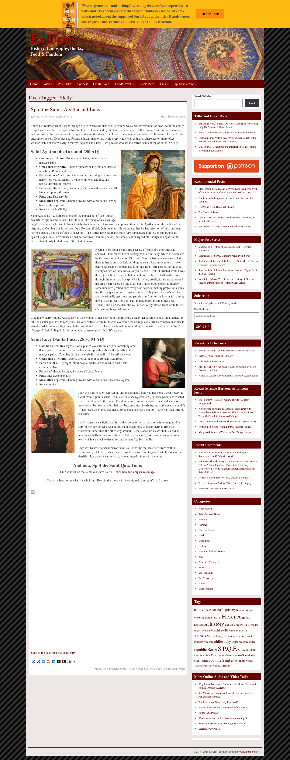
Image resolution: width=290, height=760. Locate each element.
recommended (247, 642)
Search (252, 103)
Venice (181, 668)
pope (235, 641)
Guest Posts (204, 540)
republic (200, 649)
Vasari (249, 660)
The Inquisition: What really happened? (218, 702)
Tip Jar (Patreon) (184, 84)
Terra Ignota (238, 660)
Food (201, 535)
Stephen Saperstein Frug (210, 452)
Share (71, 661)
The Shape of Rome (208, 212)
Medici (200, 635)
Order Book (210, 14)
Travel (201, 583)
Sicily (159, 668)
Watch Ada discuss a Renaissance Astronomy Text (223, 718)
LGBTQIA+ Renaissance (211, 361)
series (205, 660)
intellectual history (234, 624)
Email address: (202, 309)
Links (164, 84)
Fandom (202, 519)
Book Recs (146, 84)
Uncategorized (205, 588)
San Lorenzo (234, 655)
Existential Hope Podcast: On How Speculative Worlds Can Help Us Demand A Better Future (228, 125)
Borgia (248, 610)
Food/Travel (123, 84)
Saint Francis (211, 655)
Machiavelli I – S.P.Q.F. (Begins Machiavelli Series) (224, 226)
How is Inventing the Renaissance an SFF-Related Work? (227, 350)
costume (199, 617)
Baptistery (228, 609)
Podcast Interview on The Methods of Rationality (223, 707)
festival (217, 617)
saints (222, 655)
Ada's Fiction (205, 508)
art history (201, 609)
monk (249, 636)
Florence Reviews (207, 530)
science (197, 660)
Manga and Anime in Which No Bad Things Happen (225, 432)
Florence (202, 524)
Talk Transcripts (206, 578)
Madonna (233, 630)
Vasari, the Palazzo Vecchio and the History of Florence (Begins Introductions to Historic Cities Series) (226, 280)
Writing (225, 665)
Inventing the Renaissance (211, 551)
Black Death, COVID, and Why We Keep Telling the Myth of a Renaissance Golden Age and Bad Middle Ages (228, 190)
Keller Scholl (205, 477)
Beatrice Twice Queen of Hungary (215, 355)
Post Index (65, 84)
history (217, 623)
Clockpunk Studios (250, 751)
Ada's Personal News (209, 514)
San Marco (248, 655)
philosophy (222, 641)
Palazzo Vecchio (204, 642)
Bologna (240, 610)
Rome (201, 567)
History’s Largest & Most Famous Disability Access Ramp (228, 375)
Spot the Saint (178, 116)
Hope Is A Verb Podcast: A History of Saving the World (226, 132)
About (48, 84)
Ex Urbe (52, 38)
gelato (246, 617)
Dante (208, 617)
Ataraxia (215, 609)
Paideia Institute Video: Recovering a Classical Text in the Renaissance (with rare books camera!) (227, 139)
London (206, 630)
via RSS (220, 303)
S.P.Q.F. (124, 668)
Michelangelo (217, 636)
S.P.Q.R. (243, 650)
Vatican (198, 665)
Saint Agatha (136, 668)
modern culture (237, 636)
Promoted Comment (208, 562)
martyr (115, 668)
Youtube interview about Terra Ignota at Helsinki (222, 723)
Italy (200, 556)
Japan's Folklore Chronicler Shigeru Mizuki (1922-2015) (227, 421)
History (202, 546)
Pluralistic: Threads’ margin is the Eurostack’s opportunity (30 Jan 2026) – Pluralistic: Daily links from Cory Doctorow (227, 465)
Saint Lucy (149, 668)
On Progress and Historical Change (216, 206)
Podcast (82, 84)
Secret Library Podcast (209, 728)
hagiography (201, 625)
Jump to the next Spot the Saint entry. (53, 653)
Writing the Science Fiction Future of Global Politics (224, 426)
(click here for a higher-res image (135, 472)
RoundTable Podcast (208, 712)
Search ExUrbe (202, 96)
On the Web (101, 84)
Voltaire (216, 665)
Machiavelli (219, 630)
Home (34, 84)
